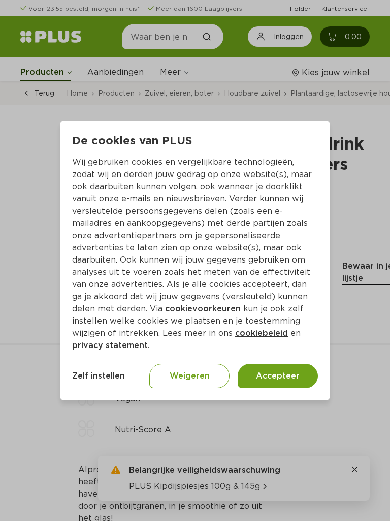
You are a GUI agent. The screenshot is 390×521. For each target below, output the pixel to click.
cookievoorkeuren (204, 308)
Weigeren (190, 376)
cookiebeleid (261, 333)
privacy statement (110, 345)
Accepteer (278, 376)
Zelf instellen (98, 376)
